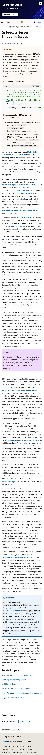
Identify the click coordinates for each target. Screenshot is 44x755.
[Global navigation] (2, 22)
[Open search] (35, 22)
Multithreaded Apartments (12, 684)
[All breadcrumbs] (3, 26)
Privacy (13, 749)
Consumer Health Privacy (28, 749)
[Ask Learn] (37, 26)
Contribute (5, 749)
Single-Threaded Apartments (13, 697)
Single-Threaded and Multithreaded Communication (22, 693)
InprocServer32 (31, 172)
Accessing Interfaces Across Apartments (17, 675)
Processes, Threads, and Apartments (16, 688)
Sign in (40, 22)
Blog (29, 746)
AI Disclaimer (6, 746)
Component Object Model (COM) (18, 27)
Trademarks (17, 752)
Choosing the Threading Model (14, 680)
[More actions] (40, 26)
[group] (22, 100)
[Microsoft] (22, 22)
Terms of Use (6, 752)
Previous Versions (19, 746)
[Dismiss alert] (40, 3)
